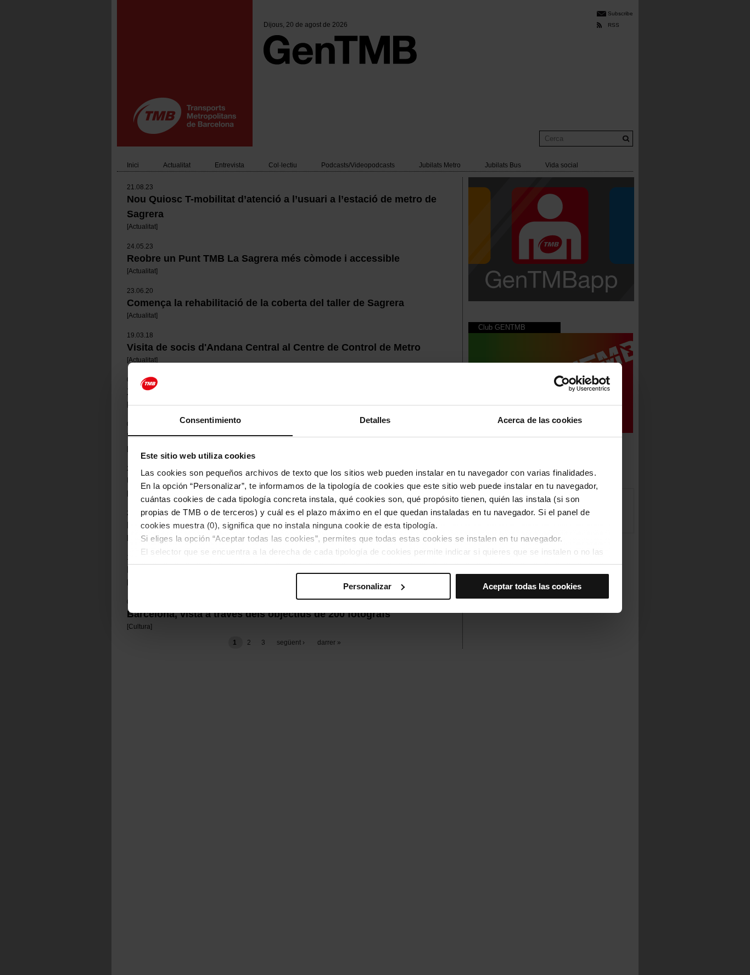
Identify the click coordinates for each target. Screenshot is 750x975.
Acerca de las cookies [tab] (539, 419)
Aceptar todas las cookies (532, 586)
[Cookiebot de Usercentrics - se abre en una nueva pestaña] (562, 383)
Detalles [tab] (375, 419)
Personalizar (367, 586)
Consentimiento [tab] (210, 419)
